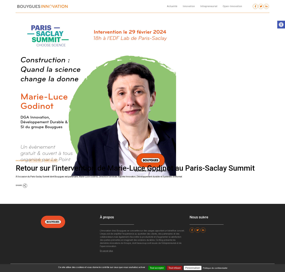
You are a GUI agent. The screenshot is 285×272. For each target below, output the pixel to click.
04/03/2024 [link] (22, 160)
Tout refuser (174, 268)
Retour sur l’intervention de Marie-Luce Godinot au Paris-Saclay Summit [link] (135, 168)
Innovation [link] (51, 161)
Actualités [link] (35, 161)
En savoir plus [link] (106, 250)
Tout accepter (157, 268)
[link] (281, 24)
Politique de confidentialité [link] (215, 268)
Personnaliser (192, 268)
